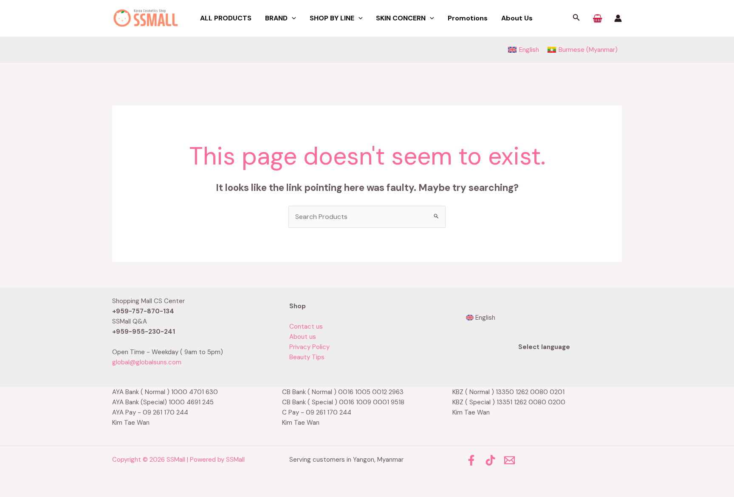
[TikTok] (490, 460)
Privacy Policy (309, 347)
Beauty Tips (307, 357)
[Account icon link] (618, 18)
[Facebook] (471, 460)
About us (302, 336)
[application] (292, 18)
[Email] (509, 460)
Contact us (306, 326)
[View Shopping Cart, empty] (597, 18)
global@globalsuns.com (146, 362)
